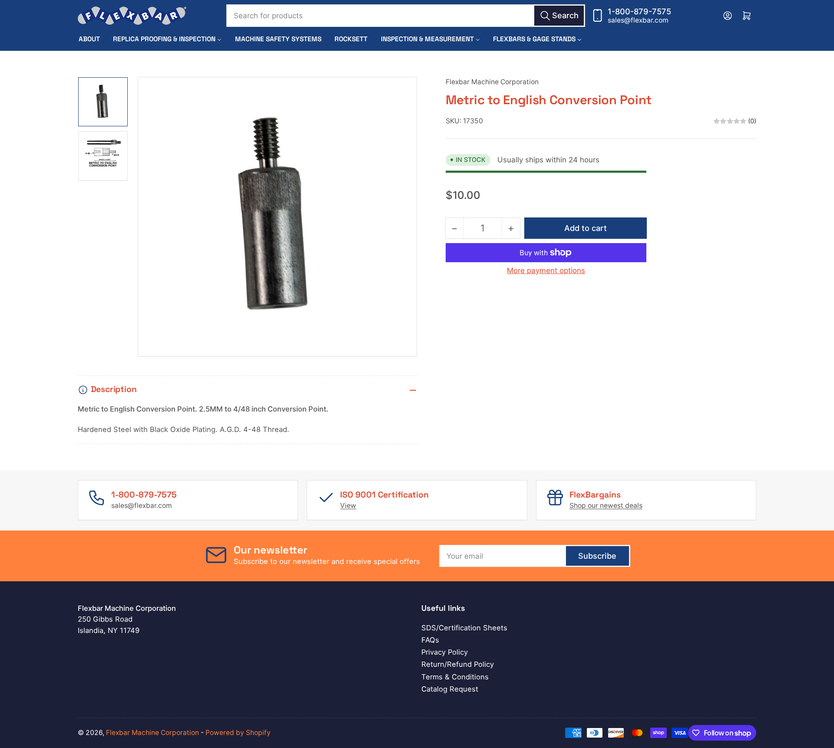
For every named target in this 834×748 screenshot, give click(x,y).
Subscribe (597, 555)
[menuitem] (89, 39)
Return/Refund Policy (457, 664)
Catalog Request (449, 689)
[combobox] (405, 15)
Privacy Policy (444, 652)
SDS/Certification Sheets (464, 627)
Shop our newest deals (605, 505)
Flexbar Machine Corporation (492, 82)
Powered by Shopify (238, 732)
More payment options (546, 270)
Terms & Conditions (455, 676)
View (348, 505)
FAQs (430, 640)
